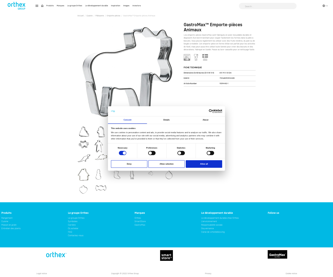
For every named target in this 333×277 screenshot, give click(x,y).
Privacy (208, 273)
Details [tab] (166, 120)
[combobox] (268, 6)
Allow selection (167, 164)
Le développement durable (96, 5)
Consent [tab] (127, 120)
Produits (50, 5)
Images (126, 5)
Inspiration (115, 5)
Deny (129, 164)
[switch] (152, 153)
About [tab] (205, 120)
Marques (60, 5)
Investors (136, 5)
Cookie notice (291, 273)
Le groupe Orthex (74, 5)
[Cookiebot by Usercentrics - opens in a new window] (210, 111)
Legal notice (41, 273)
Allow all (204, 164)
